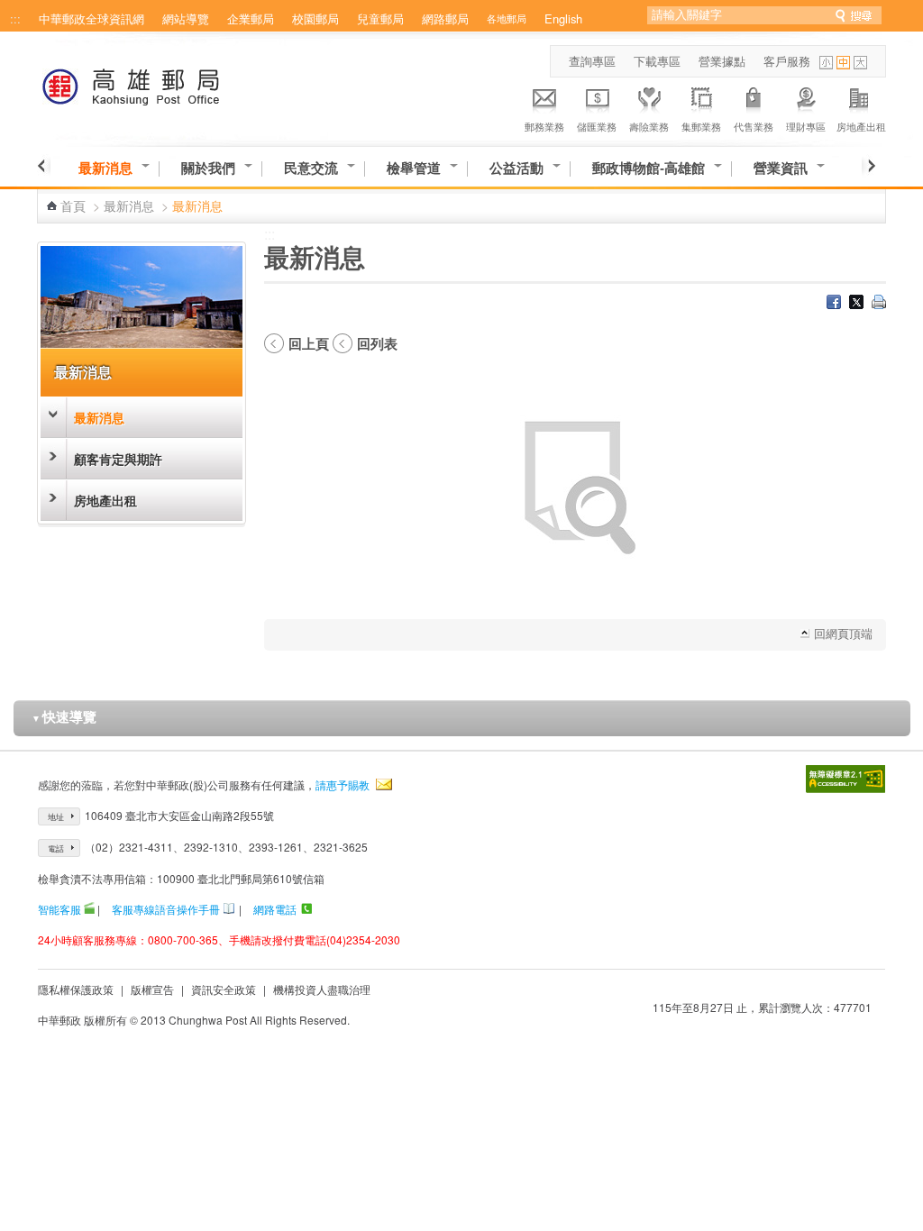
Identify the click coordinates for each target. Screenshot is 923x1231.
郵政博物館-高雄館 (648, 168)
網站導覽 (185, 18)
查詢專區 (592, 60)
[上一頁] (43, 166)
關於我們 (208, 168)
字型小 (826, 62)
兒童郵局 (380, 18)
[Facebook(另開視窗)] (834, 304)
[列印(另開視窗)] (879, 304)
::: (15, 18)
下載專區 (657, 60)
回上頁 (308, 343)
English (563, 18)
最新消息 (105, 168)
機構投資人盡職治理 (321, 989)
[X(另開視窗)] (856, 304)
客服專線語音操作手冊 (166, 908)
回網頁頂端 (843, 633)
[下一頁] (868, 166)
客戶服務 (786, 60)
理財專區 (806, 126)
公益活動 (516, 168)
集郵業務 (701, 126)
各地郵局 (506, 18)
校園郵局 (315, 18)
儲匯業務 (597, 126)
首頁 (73, 205)
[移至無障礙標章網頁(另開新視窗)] (845, 779)
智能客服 (59, 908)
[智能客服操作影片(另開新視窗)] (89, 908)
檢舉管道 (414, 168)
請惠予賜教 (342, 784)
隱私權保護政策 (76, 989)
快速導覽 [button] (64, 716)
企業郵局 (250, 18)
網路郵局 (445, 18)
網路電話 (275, 908)
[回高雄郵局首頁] (164, 83)
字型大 (860, 62)
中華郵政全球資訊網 (91, 18)
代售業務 (753, 126)
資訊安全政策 (223, 989)
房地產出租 (861, 126)
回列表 (377, 343)
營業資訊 (781, 168)
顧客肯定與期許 (118, 459)
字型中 (843, 62)
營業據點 (722, 60)
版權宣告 (152, 989)
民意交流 (311, 168)
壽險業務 (649, 126)
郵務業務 (544, 126)
